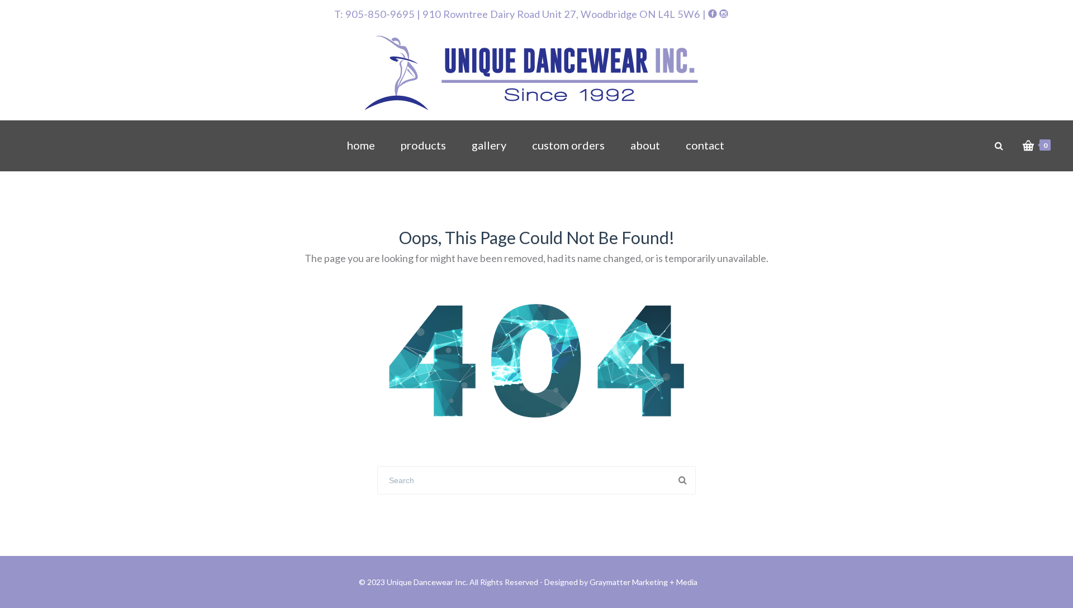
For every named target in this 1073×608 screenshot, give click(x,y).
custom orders (568, 145)
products (423, 145)
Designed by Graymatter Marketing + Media (620, 582)
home (361, 145)
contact (705, 145)
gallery (489, 145)
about (645, 145)
